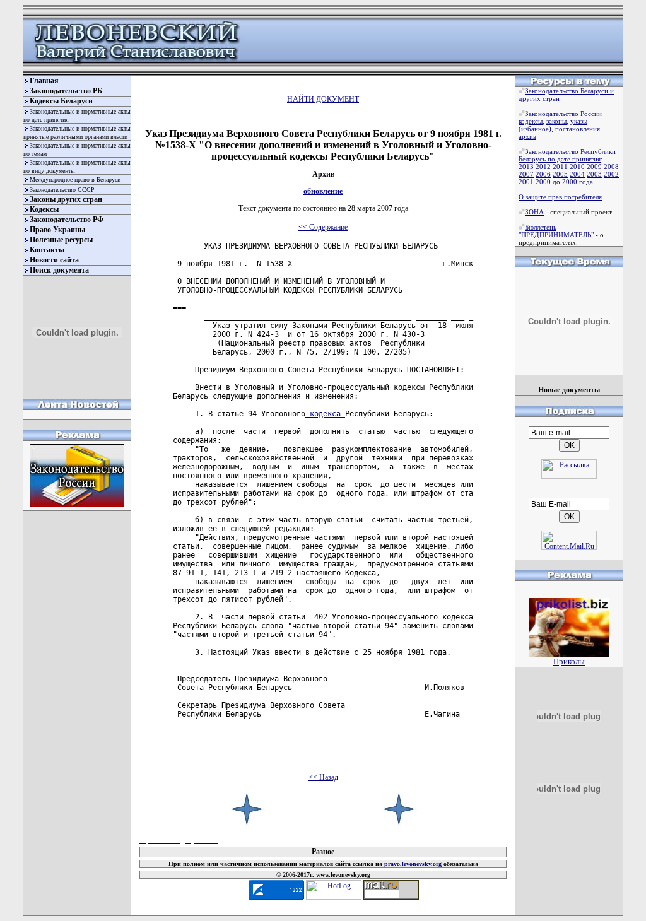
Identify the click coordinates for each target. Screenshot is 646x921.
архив (527, 136)
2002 (611, 174)
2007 (526, 174)
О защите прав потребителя (560, 197)
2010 (577, 166)
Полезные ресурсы (61, 239)
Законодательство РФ (66, 219)
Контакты (47, 249)
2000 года (577, 181)
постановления (577, 128)
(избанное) (535, 128)
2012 (543, 166)
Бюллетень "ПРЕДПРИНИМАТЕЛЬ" (556, 230)
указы (578, 121)
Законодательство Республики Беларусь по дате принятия (567, 155)
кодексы (531, 121)
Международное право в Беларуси (75, 179)
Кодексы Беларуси (61, 101)
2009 (594, 166)
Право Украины (57, 229)
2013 (526, 166)
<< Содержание (323, 227)
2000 (543, 181)
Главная (44, 80)
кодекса (325, 413)
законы (556, 121)
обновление (323, 191)
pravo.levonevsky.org (412, 863)
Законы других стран (66, 199)
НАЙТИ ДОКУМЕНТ (323, 99)
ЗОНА (534, 212)
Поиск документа (59, 270)
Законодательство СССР (62, 189)
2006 (543, 174)
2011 (560, 166)
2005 (560, 174)
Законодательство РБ (66, 90)
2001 (526, 181)
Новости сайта (54, 259)
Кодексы (44, 209)
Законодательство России (563, 113)
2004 (577, 174)
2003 (594, 174)
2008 (611, 166)
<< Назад (323, 777)
